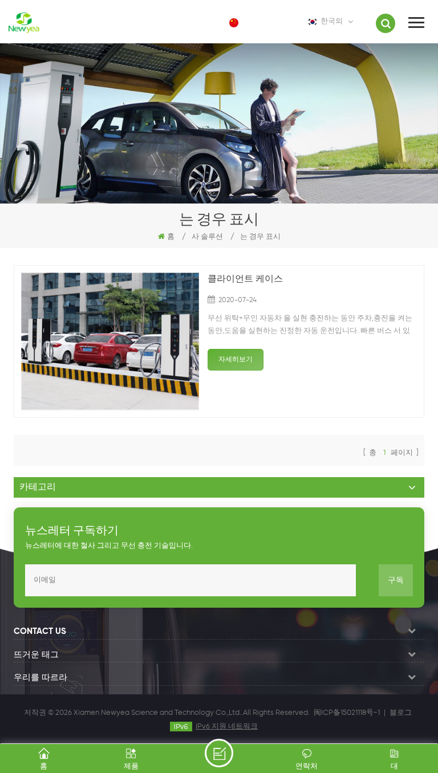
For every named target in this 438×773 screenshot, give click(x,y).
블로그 (401, 713)
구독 (396, 580)
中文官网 (263, 23)
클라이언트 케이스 (245, 279)
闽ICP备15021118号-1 (347, 713)
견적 (219, 753)
